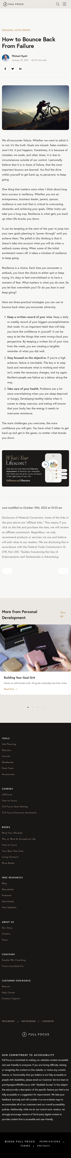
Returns (6, 986)
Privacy (44, 1145)
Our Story (7, 927)
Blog (4, 883)
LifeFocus (7, 794)
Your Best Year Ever (13, 851)
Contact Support (11, 998)
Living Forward (10, 857)
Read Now (9, 689)
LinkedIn (48, 1021)
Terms (25, 1145)
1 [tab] (28, 707)
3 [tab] (38, 707)
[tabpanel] (35, 659)
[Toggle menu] (64, 4)
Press (5, 939)
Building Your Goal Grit (19, 677)
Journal (6, 756)
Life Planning (9, 744)
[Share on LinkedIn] (20, 69)
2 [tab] (33, 707)
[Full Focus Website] (35, 1034)
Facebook (8, 1021)
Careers (6, 933)
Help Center (8, 992)
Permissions (50, 1141)
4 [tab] (43, 707)
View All (63, 614)
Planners (6, 750)
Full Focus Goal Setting (15, 806)
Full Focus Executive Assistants (19, 812)
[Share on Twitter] (13, 69)
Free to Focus (9, 800)
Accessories (8, 774)
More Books (8, 863)
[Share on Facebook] (5, 69)
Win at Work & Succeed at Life (19, 839)
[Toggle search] (57, 4)
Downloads (8, 901)
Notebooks (8, 762)
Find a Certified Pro (13, 966)
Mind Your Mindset (12, 833)
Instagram (28, 1021)
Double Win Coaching (14, 960)
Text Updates (9, 907)
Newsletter (8, 889)
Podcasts (7, 895)
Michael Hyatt (19, 55)
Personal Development (16, 30)
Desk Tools (8, 768)
